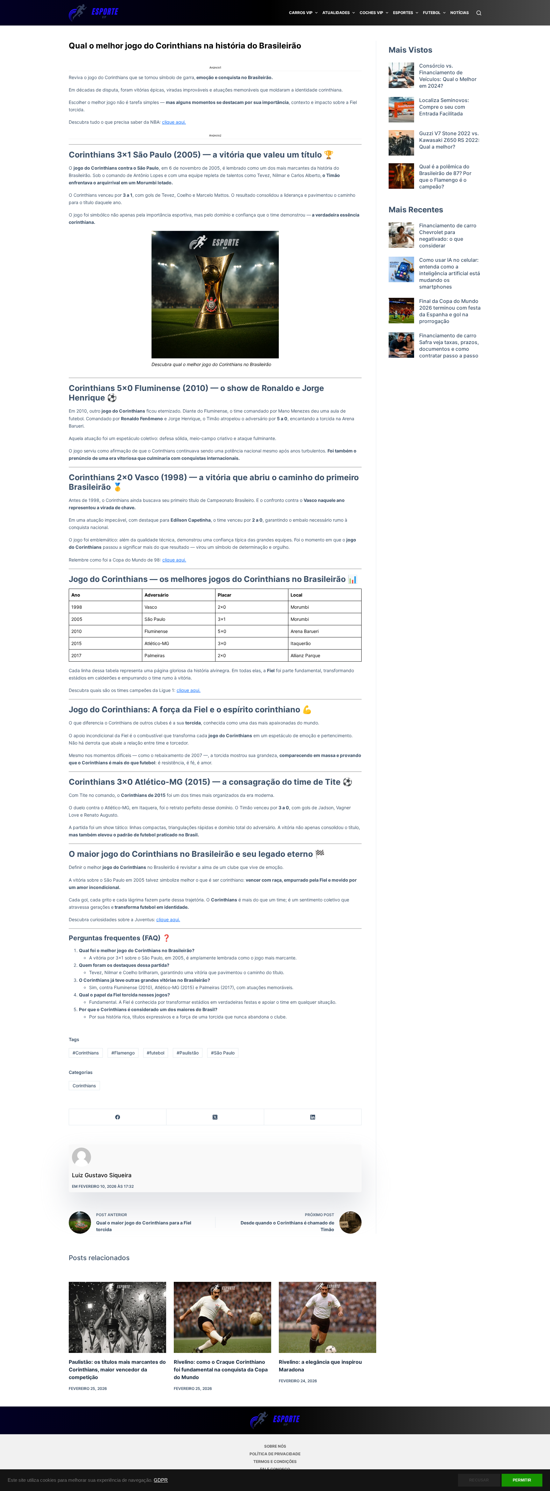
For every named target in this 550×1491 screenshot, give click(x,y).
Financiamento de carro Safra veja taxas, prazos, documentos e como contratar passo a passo (449, 345)
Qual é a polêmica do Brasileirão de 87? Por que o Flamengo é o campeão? (445, 176)
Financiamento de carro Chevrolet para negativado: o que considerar (447, 235)
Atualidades (336, 12)
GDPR (161, 1480)
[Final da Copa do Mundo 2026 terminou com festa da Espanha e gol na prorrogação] (401, 311)
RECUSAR (479, 1480)
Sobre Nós (275, 1446)
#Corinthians (86, 1052)
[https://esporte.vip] (93, 13)
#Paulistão (188, 1052)
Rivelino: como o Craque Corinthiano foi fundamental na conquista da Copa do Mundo (221, 1369)
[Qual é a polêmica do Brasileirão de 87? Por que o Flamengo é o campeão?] (401, 176)
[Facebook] (117, 1117)
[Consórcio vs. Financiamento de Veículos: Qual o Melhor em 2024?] (401, 75)
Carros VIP (301, 12)
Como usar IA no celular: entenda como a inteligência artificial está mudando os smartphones (449, 273)
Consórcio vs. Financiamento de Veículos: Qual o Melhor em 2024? (447, 75)
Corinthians (84, 1085)
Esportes (403, 12)
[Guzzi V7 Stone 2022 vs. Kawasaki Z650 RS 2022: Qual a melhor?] (401, 143)
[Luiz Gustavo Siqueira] (81, 1157)
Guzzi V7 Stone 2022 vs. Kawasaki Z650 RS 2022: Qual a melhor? (449, 140)
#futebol (155, 1052)
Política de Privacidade (275, 1453)
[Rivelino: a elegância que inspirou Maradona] (327, 1317)
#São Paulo (223, 1052)
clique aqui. (174, 122)
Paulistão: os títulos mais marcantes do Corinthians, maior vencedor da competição (117, 1369)
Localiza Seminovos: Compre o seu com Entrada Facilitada (444, 107)
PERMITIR (522, 1480)
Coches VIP (371, 12)
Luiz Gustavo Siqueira (101, 1175)
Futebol (432, 12)
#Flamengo (123, 1052)
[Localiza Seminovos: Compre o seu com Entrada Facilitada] (401, 109)
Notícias (459, 12)
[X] (215, 1117)
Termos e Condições (275, 1461)
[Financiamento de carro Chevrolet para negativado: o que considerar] (401, 235)
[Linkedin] (313, 1117)
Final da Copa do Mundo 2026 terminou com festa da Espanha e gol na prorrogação (450, 311)
